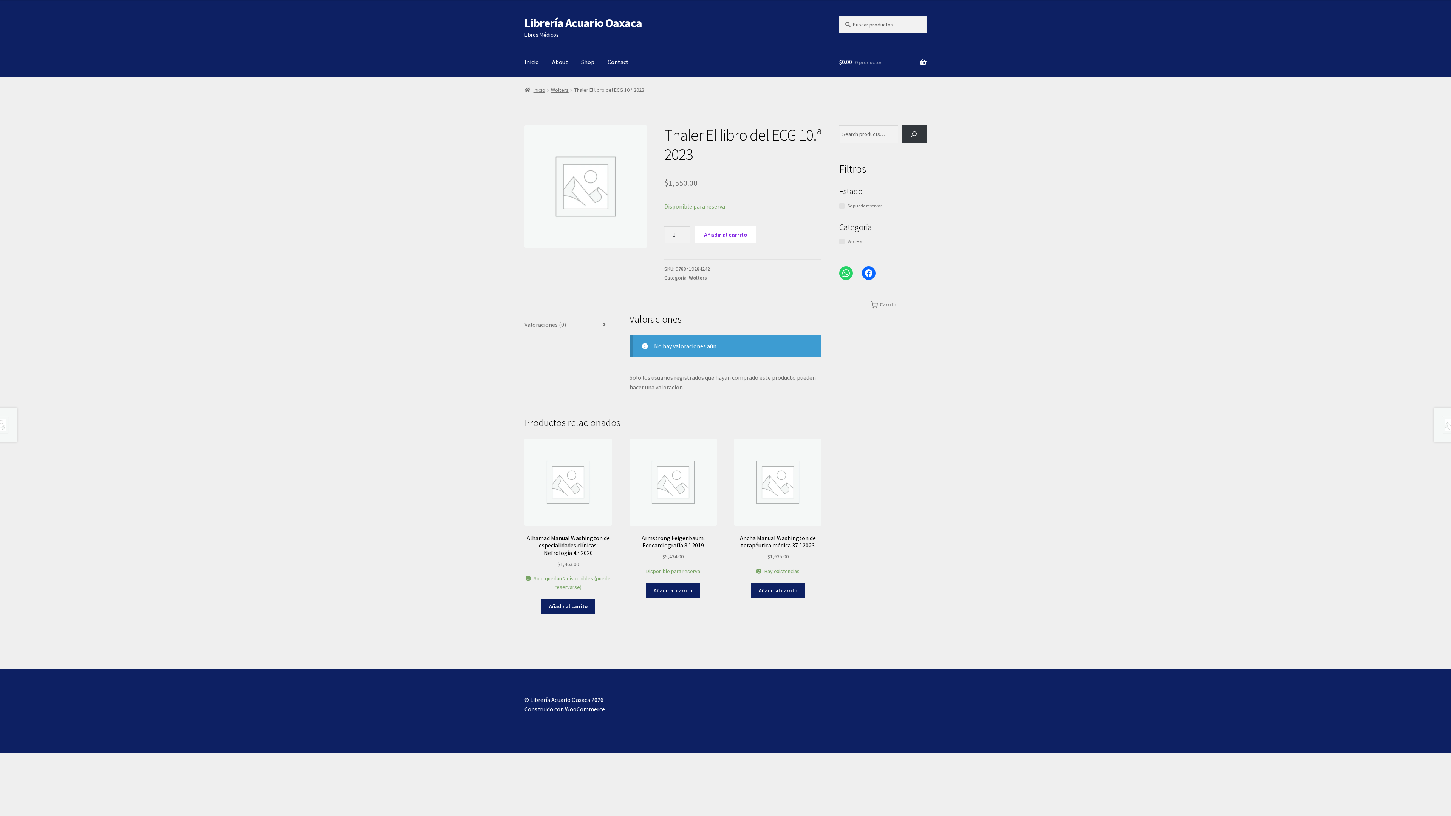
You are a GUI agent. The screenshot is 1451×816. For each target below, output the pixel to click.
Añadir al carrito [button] (568, 606)
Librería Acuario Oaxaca (583, 23)
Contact (618, 62)
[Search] (914, 134)
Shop (587, 62)
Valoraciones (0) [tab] (545, 324)
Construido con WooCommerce (564, 709)
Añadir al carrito (725, 234)
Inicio (531, 62)
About (560, 62)
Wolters (560, 90)
